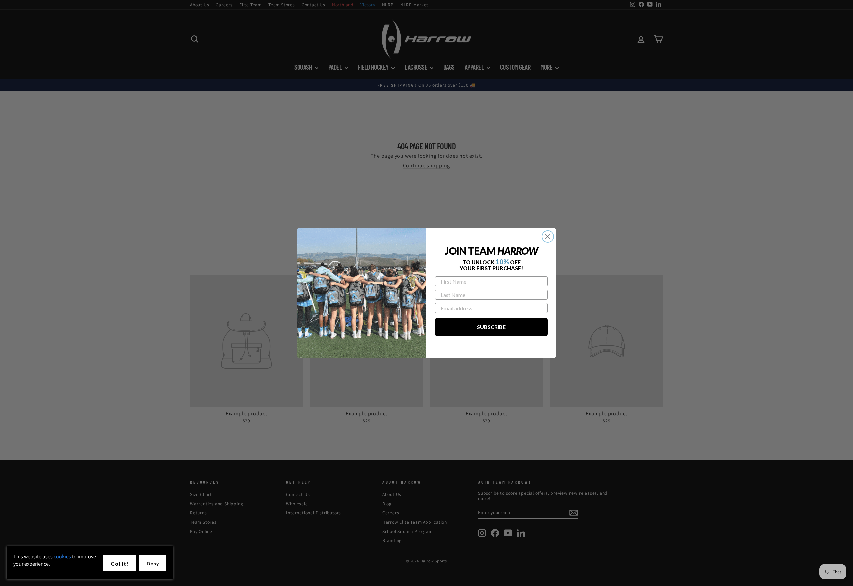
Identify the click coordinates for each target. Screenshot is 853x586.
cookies (62, 556)
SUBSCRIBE (491, 327)
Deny (153, 563)
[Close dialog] (548, 236)
